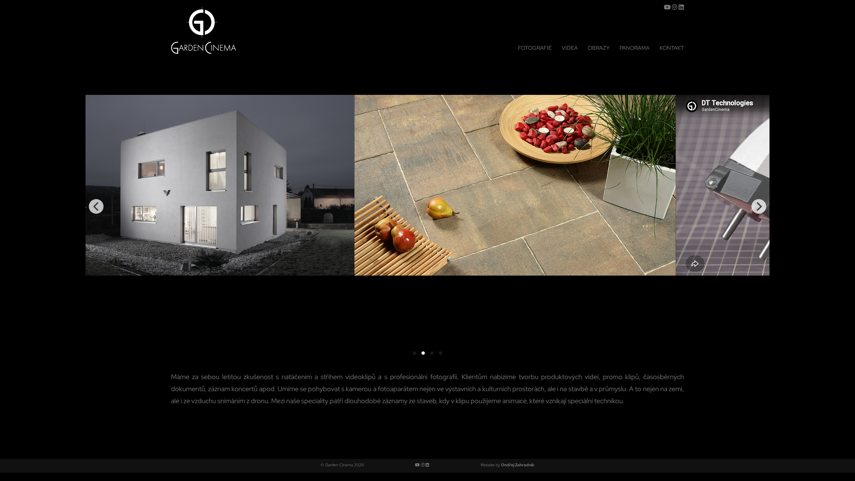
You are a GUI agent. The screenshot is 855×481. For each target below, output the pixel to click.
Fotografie (535, 47)
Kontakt (672, 47)
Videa (570, 47)
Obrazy (599, 47)
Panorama (635, 47)
